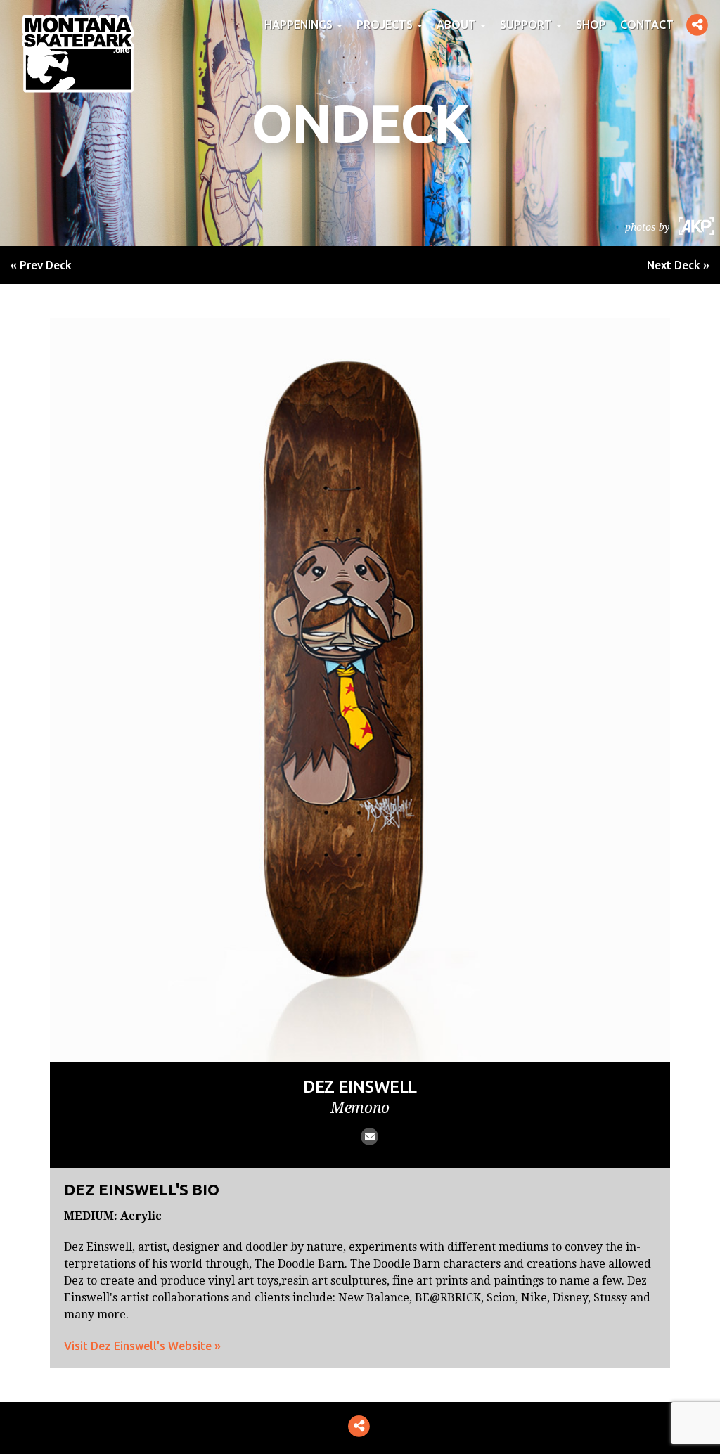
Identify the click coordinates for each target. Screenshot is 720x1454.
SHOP (591, 24)
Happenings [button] (299, 24)
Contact (647, 24)
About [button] (458, 24)
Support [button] (527, 24)
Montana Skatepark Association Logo (78, 53)
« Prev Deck (41, 265)
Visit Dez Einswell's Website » (142, 1345)
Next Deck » (678, 265)
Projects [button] (386, 24)
